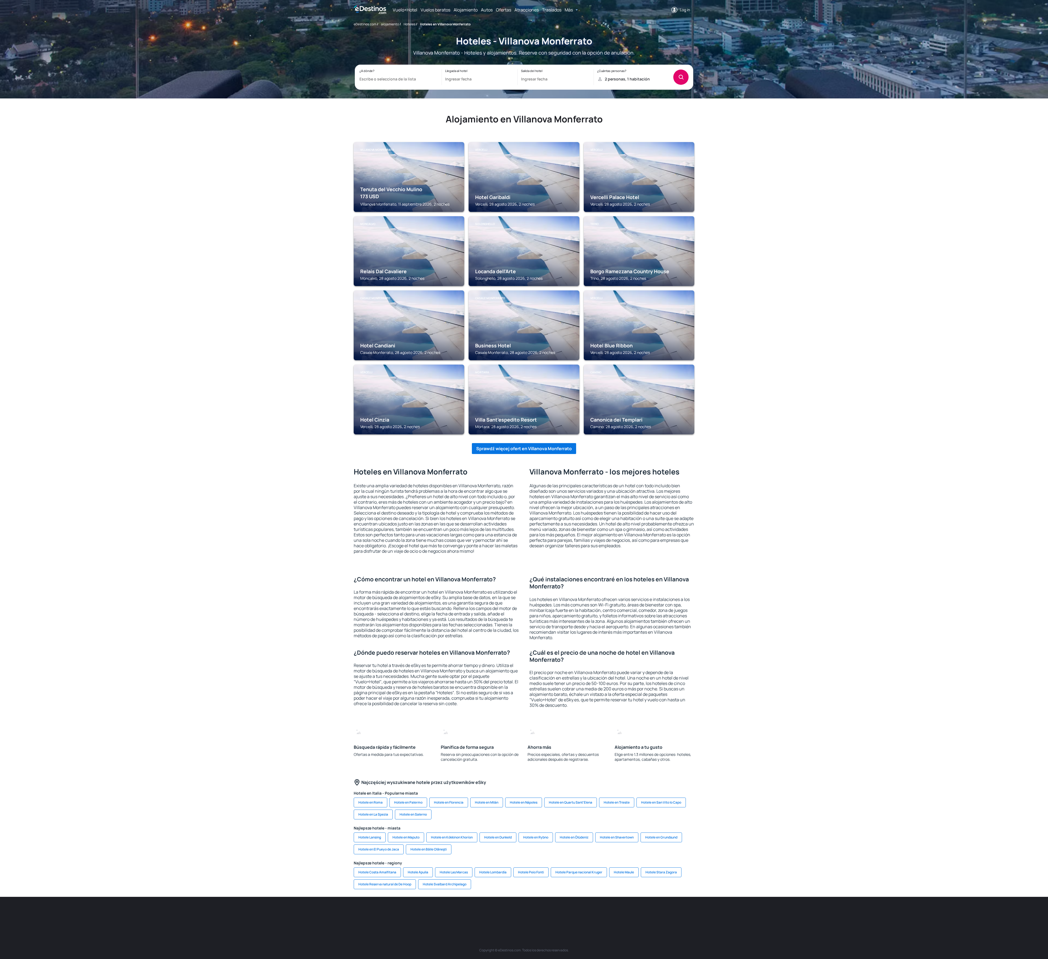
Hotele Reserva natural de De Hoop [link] (384, 884)
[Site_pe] (450, 913)
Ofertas (503, 10)
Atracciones (526, 10)
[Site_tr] (467, 913)
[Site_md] (499, 913)
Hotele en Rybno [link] (535, 837)
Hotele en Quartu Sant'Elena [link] (570, 802)
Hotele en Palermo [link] (408, 802)
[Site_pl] (434, 913)
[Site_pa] (581, 913)
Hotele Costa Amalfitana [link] (377, 872)
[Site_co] (548, 913)
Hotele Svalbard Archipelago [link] (444, 884)
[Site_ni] (614, 913)
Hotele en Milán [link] (486, 802)
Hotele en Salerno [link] (413, 814)
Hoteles (409, 24)
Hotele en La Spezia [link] (373, 814)
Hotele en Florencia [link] (448, 802)
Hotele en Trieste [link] (617, 802)
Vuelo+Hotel (405, 10)
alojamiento (390, 24)
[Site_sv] (598, 913)
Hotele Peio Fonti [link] (531, 872)
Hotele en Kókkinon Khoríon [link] (452, 837)
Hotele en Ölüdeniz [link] (574, 837)
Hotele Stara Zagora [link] (661, 872)
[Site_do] (565, 913)
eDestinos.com (365, 24)
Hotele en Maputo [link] (405, 837)
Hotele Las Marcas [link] (454, 872)
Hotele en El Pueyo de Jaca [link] (378, 849)
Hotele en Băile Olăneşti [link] (428, 849)
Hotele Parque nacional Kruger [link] (578, 872)
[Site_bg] (417, 913)
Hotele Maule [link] (624, 872)
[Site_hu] (532, 913)
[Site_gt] (630, 913)
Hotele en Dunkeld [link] (498, 837)
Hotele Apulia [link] (418, 872)
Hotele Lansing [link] (369, 837)
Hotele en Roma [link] (370, 802)
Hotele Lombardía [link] (493, 872)
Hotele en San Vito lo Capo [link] (661, 802)
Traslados (551, 10)
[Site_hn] (647, 913)
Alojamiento (466, 10)
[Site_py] (663, 913)
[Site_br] (385, 913)
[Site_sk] (516, 913)
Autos (487, 10)
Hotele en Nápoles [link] (523, 802)
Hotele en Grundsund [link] (661, 837)
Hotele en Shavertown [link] (617, 837)
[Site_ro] (401, 913)
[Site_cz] (483, 913)
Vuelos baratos (435, 10)
